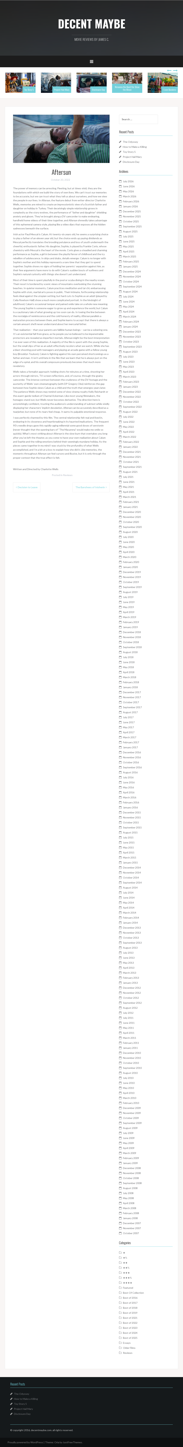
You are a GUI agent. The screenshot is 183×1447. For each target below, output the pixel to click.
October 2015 (131, 822)
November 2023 (132, 336)
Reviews (68, 475)
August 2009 (130, 1127)
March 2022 (129, 436)
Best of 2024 (130, 1332)
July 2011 (128, 1017)
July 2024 (128, 296)
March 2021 (129, 496)
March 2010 (129, 1097)
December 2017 (132, 692)
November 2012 (132, 992)
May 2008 (128, 1198)
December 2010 (132, 1052)
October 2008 (131, 1178)
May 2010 (128, 1087)
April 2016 (128, 792)
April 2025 (128, 251)
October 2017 (131, 702)
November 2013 (132, 932)
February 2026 (131, 201)
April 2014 (128, 907)
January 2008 (130, 1218)
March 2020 (129, 556)
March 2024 (129, 316)
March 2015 (129, 857)
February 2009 (131, 1158)
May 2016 (128, 787)
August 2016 (130, 772)
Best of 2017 (130, 1302)
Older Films (129, 1347)
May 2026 (128, 191)
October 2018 (131, 642)
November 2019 (132, 577)
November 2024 (132, 276)
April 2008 (128, 1203)
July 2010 (128, 1077)
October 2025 (131, 221)
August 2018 (130, 652)
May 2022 (128, 426)
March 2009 (129, 1153)
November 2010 (132, 1057)
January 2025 (130, 266)
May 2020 (128, 546)
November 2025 (132, 216)
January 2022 (130, 446)
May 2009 (128, 1143)
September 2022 (132, 406)
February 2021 (131, 501)
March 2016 (129, 797)
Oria (56, 1442)
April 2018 (128, 672)
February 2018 (131, 682)
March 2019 (129, 617)
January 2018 (130, 687)
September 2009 (132, 1122)
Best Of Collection (133, 1292)
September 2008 (132, 1183)
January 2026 (130, 206)
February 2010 (131, 1102)
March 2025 (129, 256)
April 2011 (128, 1032)
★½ (125, 1257)
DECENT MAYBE (91, 23)
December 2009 (132, 1107)
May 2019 (128, 607)
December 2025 (132, 211)
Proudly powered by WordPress (25, 1442)
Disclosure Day (98, 89)
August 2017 (130, 712)
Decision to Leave (28, 487)
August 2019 (130, 592)
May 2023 (128, 366)
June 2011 (129, 1022)
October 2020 (131, 521)
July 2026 (128, 181)
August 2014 (130, 887)
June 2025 (129, 241)
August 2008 (130, 1188)
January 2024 (130, 326)
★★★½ (127, 1277)
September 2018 (132, 647)
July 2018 (128, 657)
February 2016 (131, 802)
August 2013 (130, 947)
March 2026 (129, 196)
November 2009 (132, 1112)
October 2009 (131, 1117)
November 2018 (132, 637)
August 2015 (130, 832)
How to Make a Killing (135, 146)
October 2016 (131, 762)
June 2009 (129, 1137)
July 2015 (128, 837)
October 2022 (131, 401)
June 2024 (129, 301)
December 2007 (132, 1223)
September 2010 (132, 1067)
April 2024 (128, 311)
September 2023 (132, 346)
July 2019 (128, 597)
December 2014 (132, 867)
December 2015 (132, 812)
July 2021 (128, 476)
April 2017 (128, 732)
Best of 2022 (130, 1322)
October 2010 (131, 1062)
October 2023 (131, 341)
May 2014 (128, 902)
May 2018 (128, 667)
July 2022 (128, 416)
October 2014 (131, 877)
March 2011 (129, 1037)
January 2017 (130, 747)
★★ (125, 1262)
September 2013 (132, 942)
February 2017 (131, 742)
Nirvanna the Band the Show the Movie (127, 88)
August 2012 (130, 1007)
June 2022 (129, 421)
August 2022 (130, 411)
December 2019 (132, 572)
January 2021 (130, 506)
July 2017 (128, 717)
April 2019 (128, 612)
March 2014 (129, 912)
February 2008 (131, 1213)
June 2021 (129, 481)
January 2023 (130, 386)
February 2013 (131, 977)
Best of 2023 (130, 1327)
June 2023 (129, 361)
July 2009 (128, 1132)
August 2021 (130, 471)
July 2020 (128, 536)
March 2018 (129, 677)
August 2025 (130, 231)
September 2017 (132, 707)
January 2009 (130, 1163)
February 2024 (131, 321)
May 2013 (128, 962)
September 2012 (132, 1002)
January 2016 (130, 807)
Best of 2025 (130, 1337)
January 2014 (130, 922)
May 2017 (128, 727)
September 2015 (132, 827)
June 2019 (129, 602)
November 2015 (132, 817)
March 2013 (129, 972)
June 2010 (129, 1082)
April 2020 (128, 551)
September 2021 (132, 466)
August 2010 (130, 1072)
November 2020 (132, 516)
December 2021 (132, 451)
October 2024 (131, 281)
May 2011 (128, 1027)
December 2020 (132, 511)
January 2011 (130, 1047)
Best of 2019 (130, 1312)
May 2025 (128, 246)
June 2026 (129, 186)
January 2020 (130, 566)
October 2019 (131, 582)
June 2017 (129, 722)
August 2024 (130, 291)
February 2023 (131, 381)
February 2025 (131, 261)
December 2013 (132, 927)
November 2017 (132, 697)
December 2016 (132, 752)
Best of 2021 (130, 1317)
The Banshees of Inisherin (90, 487)
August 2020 (130, 531)
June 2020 (129, 541)
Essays (127, 1342)
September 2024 (132, 286)
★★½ (126, 1267)
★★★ (126, 1272)
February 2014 (131, 917)
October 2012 (131, 997)
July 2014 (128, 892)
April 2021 (128, 491)
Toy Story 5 (29, 89)
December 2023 (132, 331)
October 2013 (131, 937)
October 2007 (131, 1233)
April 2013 (128, 967)
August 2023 (130, 351)
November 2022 (132, 396)
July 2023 (128, 356)
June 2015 (129, 842)
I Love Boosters (169, 89)
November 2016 (132, 757)
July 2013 (128, 952)
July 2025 (128, 236)
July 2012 (128, 1012)
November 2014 (132, 872)
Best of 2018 (130, 1307)
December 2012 (132, 987)
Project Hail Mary (61, 89)
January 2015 (130, 862)
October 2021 (131, 461)
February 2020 (131, 561)
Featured (128, 1287)
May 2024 (128, 306)
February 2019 (131, 622)
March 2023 (129, 376)
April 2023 (128, 371)
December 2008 (132, 1168)
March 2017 (129, 737)
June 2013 (129, 957)
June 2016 (129, 782)
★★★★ (127, 1282)
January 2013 (130, 982)
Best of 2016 (130, 1297)
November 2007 (132, 1228)
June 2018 (129, 662)
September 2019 (132, 587)
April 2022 (128, 431)
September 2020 (132, 526)
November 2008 (132, 1173)
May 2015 (128, 847)
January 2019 (130, 627)
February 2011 (131, 1042)
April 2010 (128, 1092)
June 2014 (129, 897)
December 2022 (132, 391)
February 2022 (131, 441)
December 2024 (132, 271)
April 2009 (128, 1148)
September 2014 (132, 882)
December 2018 (132, 632)
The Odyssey (130, 141)
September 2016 (132, 767)
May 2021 (128, 486)
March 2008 (129, 1208)
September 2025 (132, 226)
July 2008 (128, 1193)
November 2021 (132, 456)
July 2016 (128, 777)
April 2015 (128, 852)
